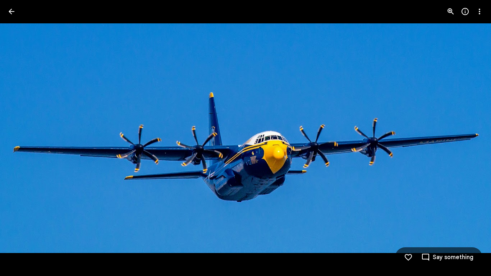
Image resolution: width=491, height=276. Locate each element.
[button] (471, 138)
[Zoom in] (451, 11)
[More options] (479, 11)
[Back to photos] (11, 11)
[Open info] (465, 11)
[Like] (408, 257)
